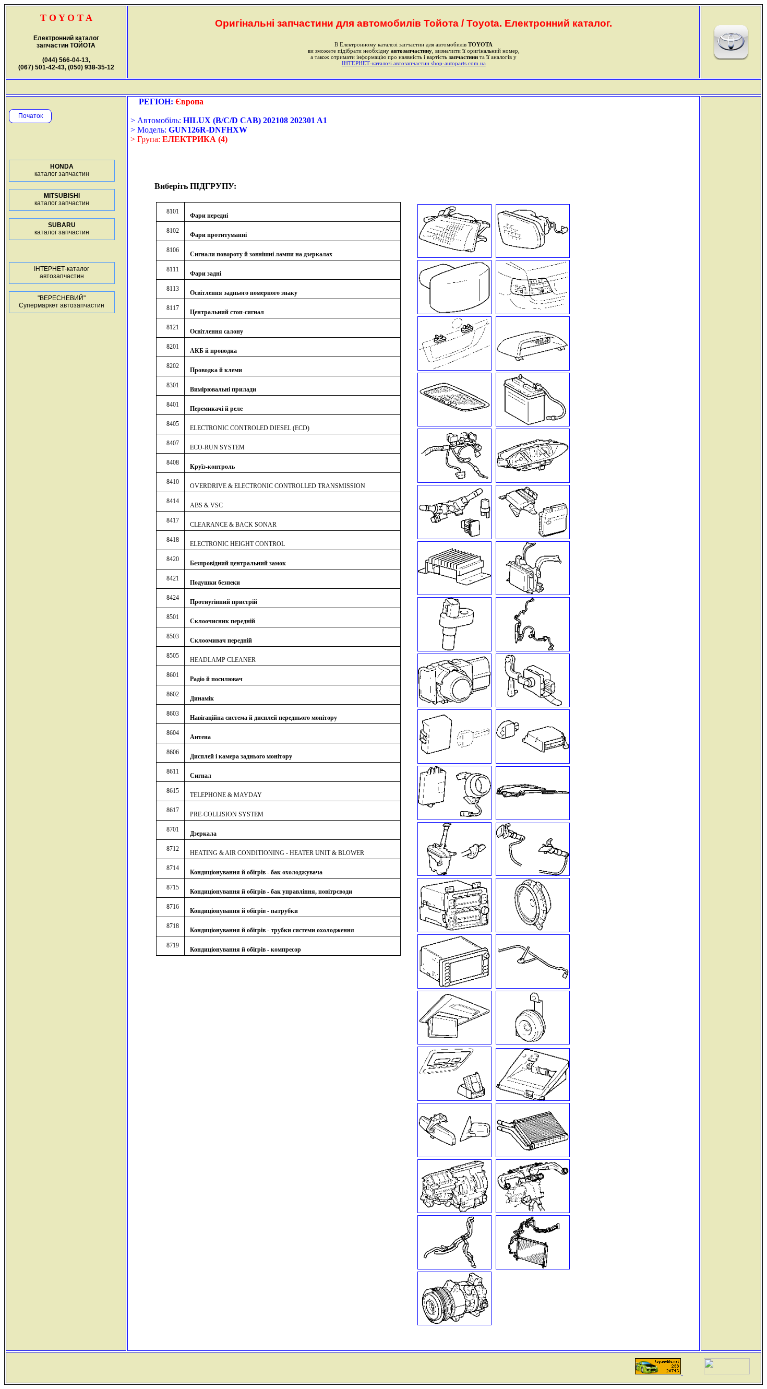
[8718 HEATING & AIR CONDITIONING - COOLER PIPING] (533, 1266)
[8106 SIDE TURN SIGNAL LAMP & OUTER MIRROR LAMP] (454, 311)
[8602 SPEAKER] (533, 929)
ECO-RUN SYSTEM (217, 447)
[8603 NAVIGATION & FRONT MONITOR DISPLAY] (454, 985)
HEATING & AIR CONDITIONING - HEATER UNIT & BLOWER (277, 853)
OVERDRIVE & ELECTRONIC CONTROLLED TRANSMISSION (277, 486)
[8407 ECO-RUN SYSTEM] (454, 592)
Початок (30, 116)
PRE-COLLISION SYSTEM (226, 814)
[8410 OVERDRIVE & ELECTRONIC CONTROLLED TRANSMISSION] (454, 648)
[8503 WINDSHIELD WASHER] (454, 873)
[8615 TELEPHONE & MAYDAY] (454, 1098)
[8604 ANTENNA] (533, 985)
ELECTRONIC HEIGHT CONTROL (237, 544)
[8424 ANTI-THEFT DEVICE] (454, 817)
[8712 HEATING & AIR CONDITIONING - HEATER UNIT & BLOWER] (533, 1154)
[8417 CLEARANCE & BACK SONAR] (454, 704)
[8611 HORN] (533, 1041)
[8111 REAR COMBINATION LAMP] (533, 311)
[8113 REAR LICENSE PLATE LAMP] (454, 367)
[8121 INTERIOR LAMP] (454, 423)
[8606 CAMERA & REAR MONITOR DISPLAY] (454, 1041)
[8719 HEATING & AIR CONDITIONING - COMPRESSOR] (454, 1322)
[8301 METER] (533, 480)
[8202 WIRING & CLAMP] (454, 480)
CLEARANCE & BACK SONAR (233, 524)
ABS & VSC (206, 505)
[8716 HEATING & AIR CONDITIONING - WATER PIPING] (454, 1266)
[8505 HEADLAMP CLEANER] (533, 873)
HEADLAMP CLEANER (223, 659)
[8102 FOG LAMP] (533, 255)
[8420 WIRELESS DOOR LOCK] (454, 760)
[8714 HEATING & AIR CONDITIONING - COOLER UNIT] (454, 1210)
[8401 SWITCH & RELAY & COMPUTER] (454, 536)
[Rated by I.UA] (727, 1371)
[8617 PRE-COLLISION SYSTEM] (533, 1098)
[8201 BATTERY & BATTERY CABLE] (533, 423)
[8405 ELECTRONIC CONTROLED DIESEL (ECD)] (533, 536)
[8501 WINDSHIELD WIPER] (533, 817)
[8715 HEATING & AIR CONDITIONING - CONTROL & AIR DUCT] (533, 1210)
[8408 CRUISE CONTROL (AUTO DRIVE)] (533, 592)
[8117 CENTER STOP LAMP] (533, 367)
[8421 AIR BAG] (533, 760)
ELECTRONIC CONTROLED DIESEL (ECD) (249, 428)
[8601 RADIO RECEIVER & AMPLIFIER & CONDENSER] (454, 929)
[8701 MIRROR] (454, 1154)
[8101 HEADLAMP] (454, 255)
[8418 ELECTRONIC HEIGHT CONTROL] (533, 704)
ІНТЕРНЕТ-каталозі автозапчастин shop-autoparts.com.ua (414, 63)
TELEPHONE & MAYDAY (226, 795)
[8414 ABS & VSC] (533, 648)
